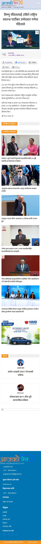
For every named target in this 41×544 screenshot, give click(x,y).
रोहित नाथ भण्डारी (8, 502)
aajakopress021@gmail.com (12, 474)
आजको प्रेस (20, 368)
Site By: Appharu (32, 542)
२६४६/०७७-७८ (7, 484)
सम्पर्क (4, 515)
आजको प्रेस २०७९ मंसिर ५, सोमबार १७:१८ (16, 54)
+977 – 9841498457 (10, 470)
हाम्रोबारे (5, 512)
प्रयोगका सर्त (6, 519)
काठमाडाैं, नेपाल (8, 467)
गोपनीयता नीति (7, 526)
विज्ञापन (5, 523)
